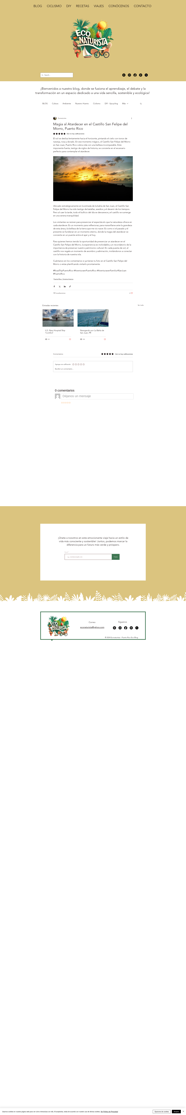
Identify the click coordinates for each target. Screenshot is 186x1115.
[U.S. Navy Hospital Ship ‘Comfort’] (58, 318)
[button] (141, 103)
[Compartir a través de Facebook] (54, 286)
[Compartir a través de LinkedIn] (65, 286)
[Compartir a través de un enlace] (70, 286)
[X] (146, 75)
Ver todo (141, 305)
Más (124, 103)
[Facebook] (135, 75)
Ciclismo (96, 103)
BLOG (45, 103)
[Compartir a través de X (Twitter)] (59, 286)
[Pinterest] (140, 75)
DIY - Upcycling (111, 103)
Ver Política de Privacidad (109, 1111)
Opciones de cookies (162, 1111)
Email (66, 552)
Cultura (55, 103)
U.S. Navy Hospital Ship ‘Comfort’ (55, 331)
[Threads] (123, 75)
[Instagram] (129, 75)
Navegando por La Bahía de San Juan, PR (92, 331)
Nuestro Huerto (82, 103)
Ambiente (67, 103)
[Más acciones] (131, 118)
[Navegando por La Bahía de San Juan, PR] (93, 318)
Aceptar (176, 1111)
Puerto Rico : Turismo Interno (63, 279)
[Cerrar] (183, 1111)
